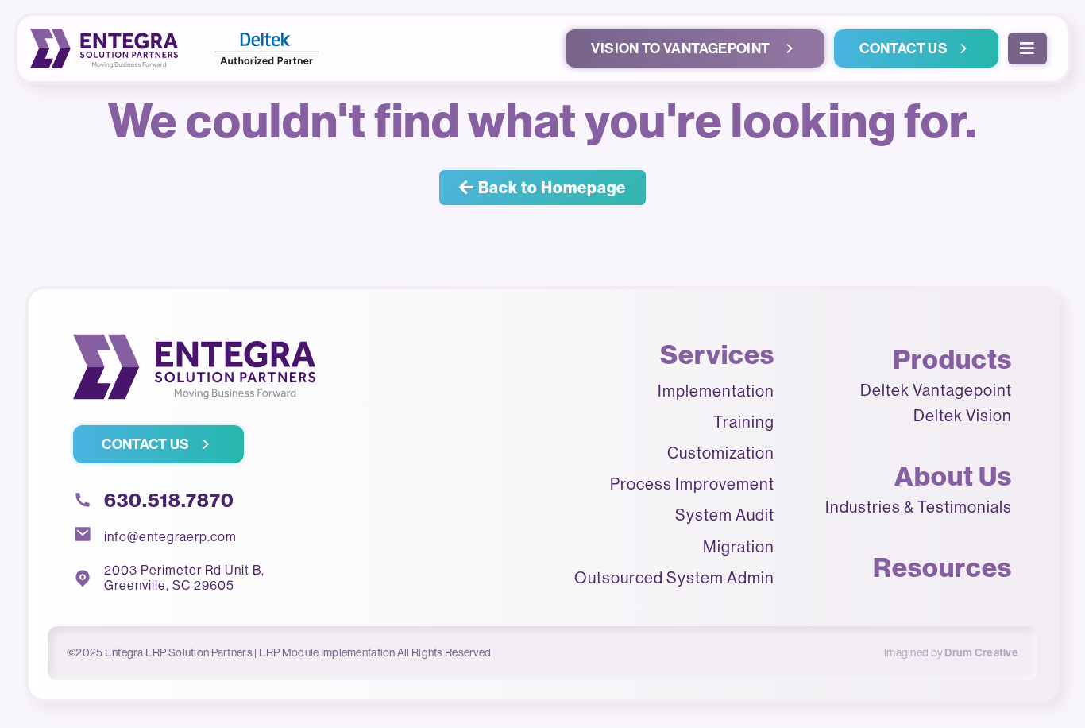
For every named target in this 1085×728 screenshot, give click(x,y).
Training (743, 422)
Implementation (716, 391)
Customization (720, 453)
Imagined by (951, 652)
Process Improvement (692, 484)
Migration (738, 546)
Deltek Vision (962, 415)
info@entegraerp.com (170, 536)
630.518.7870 (169, 500)
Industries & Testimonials (918, 507)
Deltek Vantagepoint (936, 390)
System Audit (724, 515)
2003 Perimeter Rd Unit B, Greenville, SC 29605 (187, 577)
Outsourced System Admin (674, 577)
